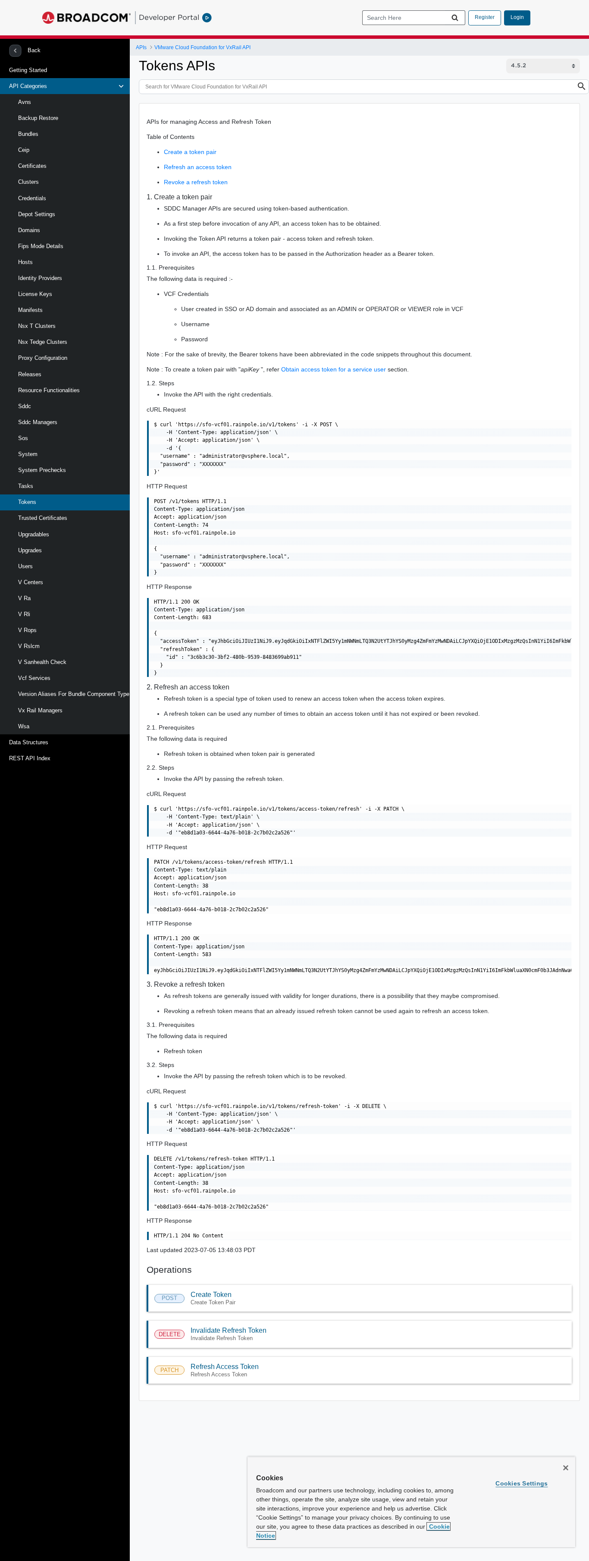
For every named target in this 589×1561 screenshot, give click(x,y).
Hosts (25, 262)
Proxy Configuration (42, 358)
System (28, 454)
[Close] (565, 1467)
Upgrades (30, 550)
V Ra (24, 598)
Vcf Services (34, 678)
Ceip (23, 150)
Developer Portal (169, 17)
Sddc (24, 406)
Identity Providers (40, 278)
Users (25, 566)
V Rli (24, 614)
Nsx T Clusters (37, 326)
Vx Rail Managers (40, 710)
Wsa (23, 726)
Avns (24, 102)
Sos (23, 438)
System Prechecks (42, 470)
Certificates (32, 166)
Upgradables (33, 534)
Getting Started (28, 70)
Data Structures (28, 742)
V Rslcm (29, 646)
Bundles (28, 134)
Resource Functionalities (49, 390)
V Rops (27, 630)
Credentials (32, 198)
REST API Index (29, 758)
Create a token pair (190, 151)
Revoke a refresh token (196, 182)
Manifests (30, 310)
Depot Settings (36, 214)
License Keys (35, 294)
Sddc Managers (37, 422)
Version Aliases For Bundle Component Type (73, 694)
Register (485, 17)
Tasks (25, 486)
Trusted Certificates (42, 518)
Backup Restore (38, 118)
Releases (29, 374)
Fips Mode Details (40, 246)
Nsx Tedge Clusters (42, 342)
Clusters (28, 182)
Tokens (27, 502)
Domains (29, 230)
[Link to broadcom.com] (86, 17)
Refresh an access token (198, 167)
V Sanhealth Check (42, 662)
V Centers (30, 582)
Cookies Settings (521, 1483)
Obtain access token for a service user (333, 369)
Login (517, 17)
